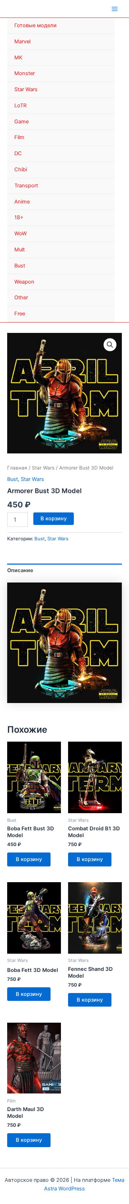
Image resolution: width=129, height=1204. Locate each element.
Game (21, 121)
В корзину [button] (29, 859)
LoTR (20, 105)
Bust (19, 265)
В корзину (53, 518)
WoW (20, 233)
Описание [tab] (20, 570)
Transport (26, 185)
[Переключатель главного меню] (115, 8)
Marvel (22, 41)
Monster (24, 73)
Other (21, 297)
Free (19, 313)
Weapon (24, 282)
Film (19, 137)
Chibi (20, 169)
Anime (22, 201)
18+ (19, 217)
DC (18, 153)
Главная (17, 468)
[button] (110, 344)
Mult (19, 249)
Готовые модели (35, 25)
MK (18, 57)
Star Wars (26, 89)
